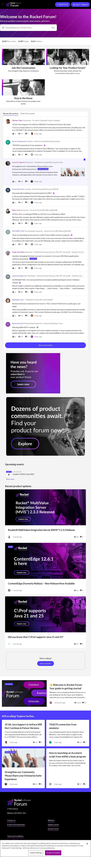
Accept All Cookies (53, 853)
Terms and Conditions (15, 836)
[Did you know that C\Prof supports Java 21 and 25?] (45, 622)
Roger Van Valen (18, 252)
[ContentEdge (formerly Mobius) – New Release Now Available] (45, 568)
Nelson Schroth (18, 323)
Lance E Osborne (18, 162)
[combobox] (28, 27)
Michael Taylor (17, 120)
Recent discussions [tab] (10, 113)
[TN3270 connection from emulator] (67, 733)
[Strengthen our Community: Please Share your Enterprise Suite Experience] (23, 768)
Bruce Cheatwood (19, 141)
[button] (2, 5)
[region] (45, 848)
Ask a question (45, 663)
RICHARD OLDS (18, 231)
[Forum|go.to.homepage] (13, 4)
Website (51, 820)
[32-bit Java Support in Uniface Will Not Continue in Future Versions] (23, 733)
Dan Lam (15, 300)
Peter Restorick (18, 189)
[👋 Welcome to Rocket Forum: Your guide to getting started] (45, 693)
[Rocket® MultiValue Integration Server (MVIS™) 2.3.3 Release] (45, 515)
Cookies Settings (36, 853)
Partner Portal (53, 829)
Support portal (53, 825)
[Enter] (2, 27)
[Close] (87, 843)
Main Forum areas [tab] (27, 113)
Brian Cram (16, 210)
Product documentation (16, 825)
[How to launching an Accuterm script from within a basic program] (67, 768)
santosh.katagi (17, 276)
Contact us (11, 820)
